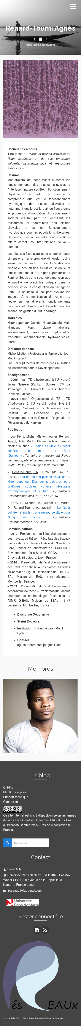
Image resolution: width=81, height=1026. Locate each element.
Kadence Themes (54, 1018)
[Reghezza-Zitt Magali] (34, 39)
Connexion (10, 801)
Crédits (8, 787)
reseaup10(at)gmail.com (24, 890)
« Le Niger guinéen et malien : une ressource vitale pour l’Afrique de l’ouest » (39, 512)
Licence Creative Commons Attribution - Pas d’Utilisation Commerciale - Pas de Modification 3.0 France (38, 825)
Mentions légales (14, 792)
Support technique (15, 797)
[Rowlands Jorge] (46, 39)
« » (39, 451)
